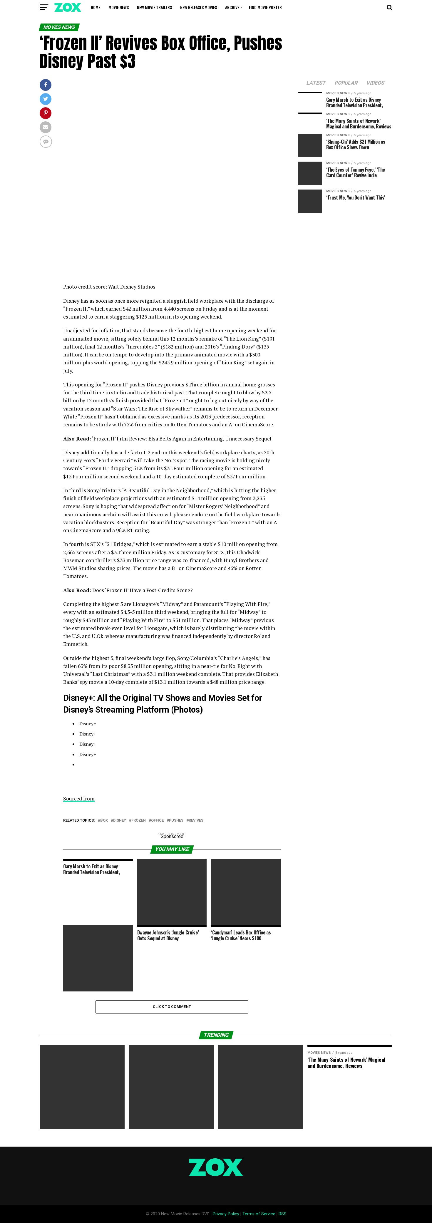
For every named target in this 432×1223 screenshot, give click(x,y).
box (104, 820)
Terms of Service (258, 1214)
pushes (176, 820)
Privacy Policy (226, 1214)
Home (95, 7)
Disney (119, 820)
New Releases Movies (198, 7)
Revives (196, 820)
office (157, 820)
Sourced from (79, 798)
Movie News (118, 7)
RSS (283, 1214)
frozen (138, 820)
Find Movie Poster (265, 7)
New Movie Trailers (154, 7)
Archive (232, 7)
